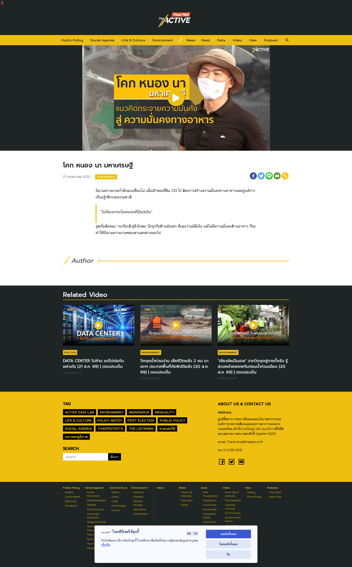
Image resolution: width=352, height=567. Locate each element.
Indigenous (139, 412)
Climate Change (138, 503)
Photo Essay (254, 496)
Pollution (138, 492)
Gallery (251, 492)
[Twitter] (261, 175)
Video (237, 40)
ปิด (228, 554)
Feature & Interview (186, 494)
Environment (163, 40)
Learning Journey (230, 506)
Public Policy (72, 40)
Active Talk (275, 496)
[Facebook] (253, 175)
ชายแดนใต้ (167, 428)
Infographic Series (209, 515)
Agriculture (139, 509)
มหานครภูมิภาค (76, 437)
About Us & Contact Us (244, 403)
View (253, 40)
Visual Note (210, 504)
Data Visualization (210, 494)
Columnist (187, 500)
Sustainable (106, 176)
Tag (67, 404)
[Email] (277, 175)
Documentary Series (233, 519)
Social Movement (93, 494)
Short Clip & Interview (232, 494)
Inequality (164, 412)
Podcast (271, 40)
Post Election (141, 420)
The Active (275, 492)
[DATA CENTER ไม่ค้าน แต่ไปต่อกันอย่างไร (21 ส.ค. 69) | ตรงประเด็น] (98, 327)
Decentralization (96, 500)
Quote (184, 504)
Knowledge (210, 509)
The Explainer (233, 500)
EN (189, 533)
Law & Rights (72, 496)
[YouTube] (241, 462)
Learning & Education (93, 515)
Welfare (91, 504)
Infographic (209, 500)
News (191, 40)
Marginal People (96, 521)
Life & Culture (133, 40)
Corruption (71, 505)
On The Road (232, 512)
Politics (70, 352)
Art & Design (118, 505)
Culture (115, 510)
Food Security (95, 509)
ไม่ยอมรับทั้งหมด (228, 544)
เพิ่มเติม (105, 544)
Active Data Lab (79, 412)
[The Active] (174, 20)
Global (115, 492)
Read (205, 40)
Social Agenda (102, 40)
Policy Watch (109, 420)
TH (195, 533)
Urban (115, 496)
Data (221, 40)
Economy (70, 501)
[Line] (269, 175)
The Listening (141, 428)
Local (114, 501)
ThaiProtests (110, 428)
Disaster (138, 496)
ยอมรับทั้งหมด (228, 534)
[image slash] (180, 40)
